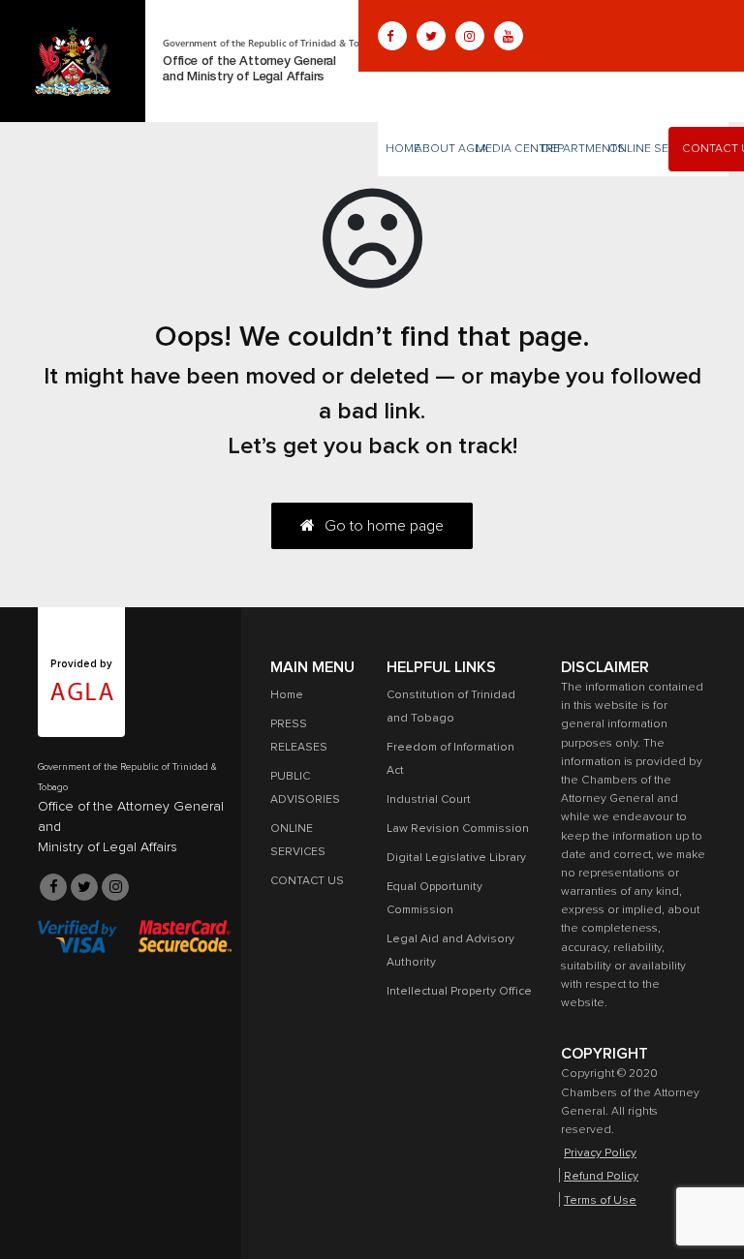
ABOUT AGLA (451, 149)
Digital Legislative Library (456, 858)
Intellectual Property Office (459, 992)
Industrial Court (429, 800)
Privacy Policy (600, 1153)
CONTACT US (307, 881)
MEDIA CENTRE (518, 149)
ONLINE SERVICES (659, 149)
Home (403, 149)
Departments (583, 149)
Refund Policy (601, 1176)
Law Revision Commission (458, 829)
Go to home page (384, 526)
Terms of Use (600, 1201)
